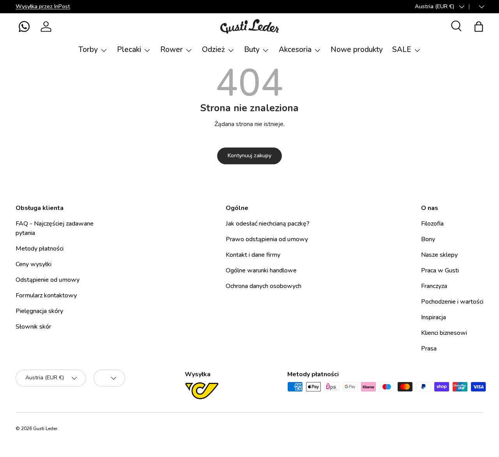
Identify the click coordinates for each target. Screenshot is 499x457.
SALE (401, 49)
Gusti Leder (45, 428)
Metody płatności (40, 248)
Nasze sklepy (439, 255)
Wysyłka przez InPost (43, 6)
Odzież (213, 49)
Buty (252, 49)
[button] (24, 26)
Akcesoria (295, 49)
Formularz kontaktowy (46, 295)
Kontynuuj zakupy (249, 155)
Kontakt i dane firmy (253, 255)
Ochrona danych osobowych (263, 286)
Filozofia (432, 223)
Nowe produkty (357, 49)
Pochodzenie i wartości (452, 301)
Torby (88, 49)
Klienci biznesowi (444, 333)
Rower (171, 49)
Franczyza (434, 286)
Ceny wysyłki (33, 264)
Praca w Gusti (440, 270)
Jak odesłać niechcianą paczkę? (268, 223)
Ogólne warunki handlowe (261, 270)
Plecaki (129, 49)
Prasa (429, 348)
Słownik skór (33, 326)
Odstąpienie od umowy (48, 280)
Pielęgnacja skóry (39, 311)
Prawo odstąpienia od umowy (267, 239)
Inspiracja (433, 317)
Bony (428, 239)
